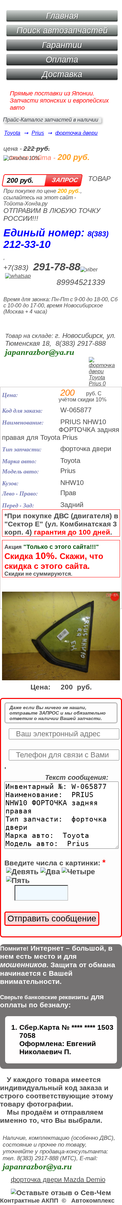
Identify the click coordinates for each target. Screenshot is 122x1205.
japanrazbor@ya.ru (39, 352)
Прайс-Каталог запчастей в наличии (50, 120)
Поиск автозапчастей (62, 30)
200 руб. (20, 180)
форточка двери (76, 133)
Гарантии (62, 45)
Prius (38, 133)
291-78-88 (56, 267)
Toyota (12, 133)
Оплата (62, 59)
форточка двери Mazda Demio (58, 1179)
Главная (62, 15)
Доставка (62, 74)
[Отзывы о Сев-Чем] (61, 1193)
